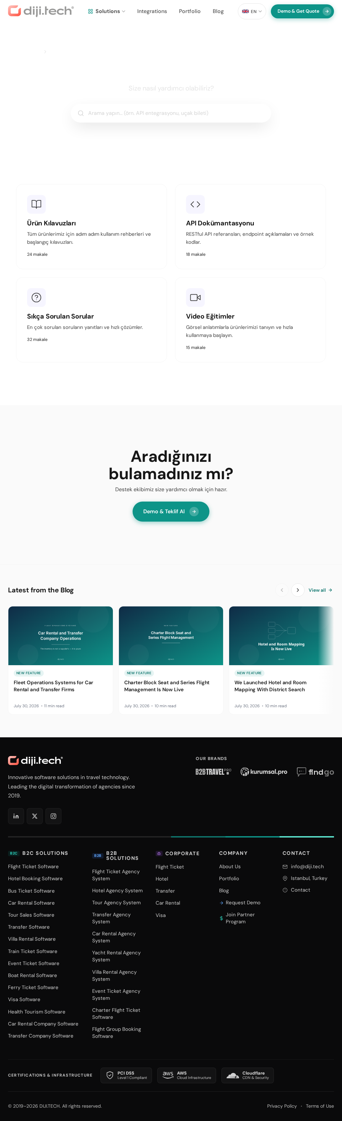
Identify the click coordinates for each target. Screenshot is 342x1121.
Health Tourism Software (36, 1011)
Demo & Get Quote (298, 11)
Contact (300, 890)
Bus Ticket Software (31, 891)
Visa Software (24, 999)
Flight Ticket (170, 867)
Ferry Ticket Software (33, 987)
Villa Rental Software (32, 939)
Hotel (162, 879)
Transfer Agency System (111, 918)
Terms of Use (320, 1106)
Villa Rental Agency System (114, 975)
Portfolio (190, 11)
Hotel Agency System (117, 890)
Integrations (152, 11)
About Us (230, 866)
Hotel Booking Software (35, 878)
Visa (161, 915)
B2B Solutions (116, 856)
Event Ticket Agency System (116, 994)
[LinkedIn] (16, 816)
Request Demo (243, 902)
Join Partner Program (240, 918)
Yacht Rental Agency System (116, 956)
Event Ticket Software (33, 963)
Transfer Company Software (40, 1036)
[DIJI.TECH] (41, 11)
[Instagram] (53, 816)
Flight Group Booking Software (116, 1033)
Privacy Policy (282, 1106)
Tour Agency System (116, 902)
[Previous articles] (282, 590)
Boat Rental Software (32, 975)
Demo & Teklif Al (164, 511)
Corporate (182, 853)
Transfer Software (29, 927)
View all (317, 590)
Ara (257, 113)
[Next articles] (298, 590)
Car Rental (168, 903)
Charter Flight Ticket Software (116, 1013)
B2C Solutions (39, 853)
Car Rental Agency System (114, 937)
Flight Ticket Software (33, 866)
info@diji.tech (307, 866)
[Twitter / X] (35, 816)
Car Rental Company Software (43, 1023)
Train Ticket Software (32, 951)
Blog (218, 11)
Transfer (165, 891)
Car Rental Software (31, 903)
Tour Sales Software (31, 915)
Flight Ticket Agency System (116, 875)
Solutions (108, 11)
